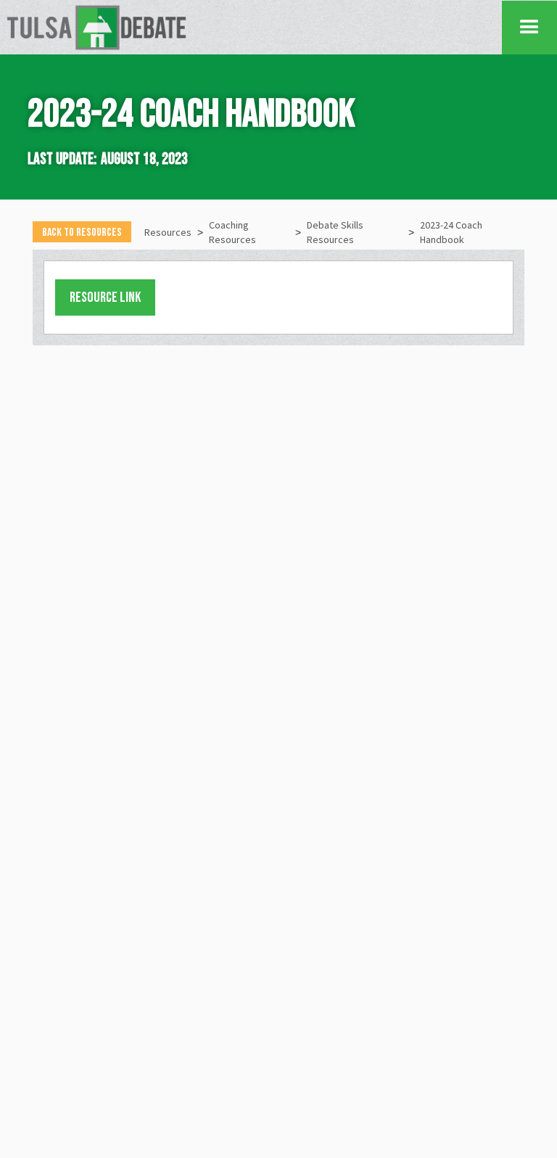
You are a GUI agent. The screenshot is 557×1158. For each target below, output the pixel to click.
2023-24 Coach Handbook (451, 232)
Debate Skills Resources (335, 232)
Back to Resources (82, 232)
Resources (167, 232)
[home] (254, 27)
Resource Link (105, 297)
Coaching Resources (232, 232)
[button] (529, 27)
